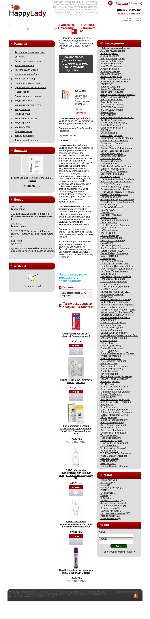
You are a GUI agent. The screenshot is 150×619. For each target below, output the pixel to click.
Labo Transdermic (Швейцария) (116, 268)
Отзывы (20, 265)
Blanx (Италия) (108, 115)
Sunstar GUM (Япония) (112, 422)
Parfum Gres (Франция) (112, 348)
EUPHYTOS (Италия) (111, 184)
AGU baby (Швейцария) (112, 51)
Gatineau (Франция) (110, 197)
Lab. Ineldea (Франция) (112, 261)
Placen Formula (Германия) (114, 366)
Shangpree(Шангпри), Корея (115, 392)
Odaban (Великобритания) (114, 333)
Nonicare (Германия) (111, 330)
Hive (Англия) (107, 212)
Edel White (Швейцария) (112, 174)
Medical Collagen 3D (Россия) (115, 299)
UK (81, 31)
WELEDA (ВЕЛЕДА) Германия (115, 453)
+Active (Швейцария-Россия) (115, 48)
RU (74, 31)
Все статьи (106, 482)
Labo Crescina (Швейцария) (114, 263)
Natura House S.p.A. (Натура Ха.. (117, 312)
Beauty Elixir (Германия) (112, 89)
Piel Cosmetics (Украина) (113, 361)
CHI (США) (105, 130)
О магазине (66, 28)
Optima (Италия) (108, 340)
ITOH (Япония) (108, 233)
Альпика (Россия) (109, 461)
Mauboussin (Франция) (112, 294)
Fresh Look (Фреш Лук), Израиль (117, 192)
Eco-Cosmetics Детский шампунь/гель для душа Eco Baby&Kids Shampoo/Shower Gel (75, 430)
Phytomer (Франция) (110, 358)
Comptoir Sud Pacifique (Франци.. (117, 138)
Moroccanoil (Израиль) (112, 307)
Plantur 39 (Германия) (111, 368)
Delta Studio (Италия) (111, 153)
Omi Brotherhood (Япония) (114, 338)
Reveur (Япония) (109, 374)
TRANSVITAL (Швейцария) (114, 443)
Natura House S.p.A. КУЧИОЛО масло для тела (76, 381)
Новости (20, 199)
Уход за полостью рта (26, 118)
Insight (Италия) (108, 222)
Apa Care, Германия (110, 74)
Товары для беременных (28, 140)
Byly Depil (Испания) (111, 120)
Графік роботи (18, 209)
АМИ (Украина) (108, 463)
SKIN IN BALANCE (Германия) (116, 402)
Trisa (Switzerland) (109, 445)
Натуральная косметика (27, 83)
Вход (105, 524)
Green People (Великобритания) (117, 202)
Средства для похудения (28, 96)
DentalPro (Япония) (110, 158)
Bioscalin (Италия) (109, 102)
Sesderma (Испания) (111, 389)
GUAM (103, 490)
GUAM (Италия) (108, 204)
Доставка (68, 24)
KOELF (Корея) (108, 258)
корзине (123, 3)
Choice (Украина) (109, 133)
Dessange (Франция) (111, 161)
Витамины (20, 56)
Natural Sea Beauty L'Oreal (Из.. (116, 315)
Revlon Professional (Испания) (116, 376)
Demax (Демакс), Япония (113, 156)
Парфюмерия (22, 92)
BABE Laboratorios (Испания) (115, 79)
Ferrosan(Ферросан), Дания (114, 189)
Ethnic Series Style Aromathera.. (116, 181)
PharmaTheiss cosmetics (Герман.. (117, 353)
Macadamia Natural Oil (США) (115, 292)
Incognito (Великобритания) (114, 220)
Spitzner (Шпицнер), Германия (116, 412)
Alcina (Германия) (109, 56)
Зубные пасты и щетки (112, 503)
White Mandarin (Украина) (113, 456)
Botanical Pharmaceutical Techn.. (117, 117)
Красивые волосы (109, 511)
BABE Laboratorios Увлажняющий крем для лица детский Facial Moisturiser (76, 524)
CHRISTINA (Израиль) (111, 135)
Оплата (88, 24)
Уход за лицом (22, 109)
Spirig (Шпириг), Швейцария (114, 409)
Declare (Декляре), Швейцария (116, 148)
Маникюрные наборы (26, 78)
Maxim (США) (107, 297)
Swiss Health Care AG (111, 427)
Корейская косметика (111, 505)
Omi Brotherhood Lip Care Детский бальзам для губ (76, 335)
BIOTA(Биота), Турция (111, 104)
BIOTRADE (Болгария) (111, 110)
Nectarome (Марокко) (111, 325)
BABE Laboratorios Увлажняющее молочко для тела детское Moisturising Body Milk (76, 474)
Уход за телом (22, 127)
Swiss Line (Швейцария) (112, 430)
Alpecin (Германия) (110, 69)
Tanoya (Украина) (109, 435)
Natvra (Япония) (108, 320)
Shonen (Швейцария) (111, 394)
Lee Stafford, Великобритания (115, 276)
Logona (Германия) (110, 284)
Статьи (106, 475)
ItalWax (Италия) (109, 230)
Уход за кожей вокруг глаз (28, 105)
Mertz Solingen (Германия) (114, 302)
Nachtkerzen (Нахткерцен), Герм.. (117, 309)
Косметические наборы (27, 74)
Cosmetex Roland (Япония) (114, 140)
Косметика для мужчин (26, 70)
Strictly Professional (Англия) (114, 415)
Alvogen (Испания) (110, 71)
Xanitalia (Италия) (109, 458)
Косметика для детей (72, 40)
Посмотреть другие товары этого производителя (73, 277)
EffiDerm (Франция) (110, 176)
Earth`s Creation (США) (112, 169)
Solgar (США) (107, 404)
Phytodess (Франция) (111, 356)
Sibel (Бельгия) (108, 397)
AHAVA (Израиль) (109, 53)
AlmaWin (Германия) (111, 66)
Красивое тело (108, 508)
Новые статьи (107, 480)
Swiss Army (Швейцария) (113, 425)
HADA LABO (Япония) (111, 207)
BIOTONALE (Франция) (112, 107)
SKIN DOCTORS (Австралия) (115, 399)
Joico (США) (106, 243)
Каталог (67, 38)
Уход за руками (23, 122)
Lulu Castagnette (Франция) (114, 286)
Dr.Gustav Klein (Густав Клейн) (116, 166)
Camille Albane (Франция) (113, 122)
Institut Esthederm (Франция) (115, 225)
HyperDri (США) (108, 217)
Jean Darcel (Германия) (112, 240)
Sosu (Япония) (108, 407)
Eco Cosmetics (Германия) (114, 171)
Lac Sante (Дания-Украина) (114, 271)
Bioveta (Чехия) (108, 112)
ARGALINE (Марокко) (111, 76)
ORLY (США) (106, 343)
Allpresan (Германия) (111, 63)
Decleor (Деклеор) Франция (114, 151)
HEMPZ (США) (107, 210)
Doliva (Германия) (109, 163)
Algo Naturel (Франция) (112, 61)
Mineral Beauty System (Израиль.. (117, 304)
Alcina (103, 485)
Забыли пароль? (126, 552)
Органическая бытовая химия (30, 87)
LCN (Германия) (108, 274)
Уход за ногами (23, 114)
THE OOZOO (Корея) (111, 440)
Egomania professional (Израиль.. (117, 179)
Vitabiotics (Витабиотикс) (113, 448)
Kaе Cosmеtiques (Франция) (115, 248)
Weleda (104, 495)
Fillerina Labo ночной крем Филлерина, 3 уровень (32, 179)
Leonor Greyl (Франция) (112, 279)
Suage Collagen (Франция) (114, 420)
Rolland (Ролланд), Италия (114, 379)
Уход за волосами (24, 100)
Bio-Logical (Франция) (111, 99)
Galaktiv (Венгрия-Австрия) (114, 194)
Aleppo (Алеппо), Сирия (112, 58)
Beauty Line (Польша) (111, 92)
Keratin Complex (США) (112, 251)
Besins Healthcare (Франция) (115, 97)
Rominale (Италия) (110, 381)
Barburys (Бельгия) (110, 86)
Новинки (20, 150)
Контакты (90, 28)
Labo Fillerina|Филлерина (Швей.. (117, 266)
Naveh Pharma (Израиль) (113, 322)
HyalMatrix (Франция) (111, 215)
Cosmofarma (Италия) (111, 143)
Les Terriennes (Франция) (113, 281)
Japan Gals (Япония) (111, 238)
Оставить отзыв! (32, 286)
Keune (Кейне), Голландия (114, 253)
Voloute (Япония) (109, 450)
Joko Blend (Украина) (111, 245)
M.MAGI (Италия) (109, 289)
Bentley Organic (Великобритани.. (117, 94)
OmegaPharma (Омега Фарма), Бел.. (119, 335)
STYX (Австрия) (108, 417)
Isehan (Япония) (108, 227)
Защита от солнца (24, 65)
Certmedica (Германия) (112, 128)
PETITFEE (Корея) (109, 351)
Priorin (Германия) (109, 371)
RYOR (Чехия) (107, 384)
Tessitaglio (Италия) (110, 438)
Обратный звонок (128, 13)
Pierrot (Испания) (109, 363)
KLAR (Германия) (109, 256)
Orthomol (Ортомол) (110, 345)
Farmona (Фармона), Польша (115, 186)
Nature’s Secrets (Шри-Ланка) (115, 317)
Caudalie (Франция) (110, 125)
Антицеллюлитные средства (30, 52)
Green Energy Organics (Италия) (117, 199)
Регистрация (109, 552)
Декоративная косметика (28, 61)
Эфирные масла (23, 131)
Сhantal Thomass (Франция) (114, 466)
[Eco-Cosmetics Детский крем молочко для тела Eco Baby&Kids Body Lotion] (66, 100)
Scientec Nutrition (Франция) (114, 386)
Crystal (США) (107, 145)
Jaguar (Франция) (109, 235)
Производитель (113, 43)
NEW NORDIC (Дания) (111, 327)
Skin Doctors (106, 493)
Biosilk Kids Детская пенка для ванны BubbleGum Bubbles (76, 571)
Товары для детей (24, 136)
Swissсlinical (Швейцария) (113, 433)
